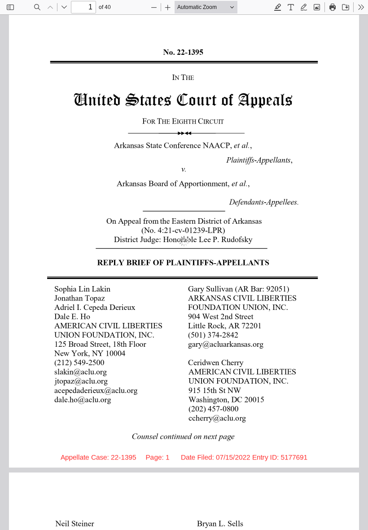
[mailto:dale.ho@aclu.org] (83, 398)
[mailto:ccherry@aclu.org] (217, 417)
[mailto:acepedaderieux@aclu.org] (96, 389)
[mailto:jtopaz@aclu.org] (82, 380)
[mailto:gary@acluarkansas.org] (226, 343)
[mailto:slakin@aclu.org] (81, 371)
